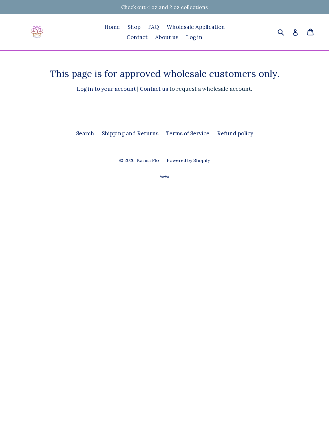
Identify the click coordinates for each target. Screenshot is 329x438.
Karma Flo (148, 160)
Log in (194, 37)
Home (112, 26)
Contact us (154, 88)
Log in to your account (106, 88)
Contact (137, 37)
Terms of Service (187, 133)
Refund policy (235, 133)
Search (85, 133)
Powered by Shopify (188, 160)
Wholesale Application (196, 26)
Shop (134, 26)
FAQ (153, 26)
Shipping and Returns (130, 133)
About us (166, 37)
